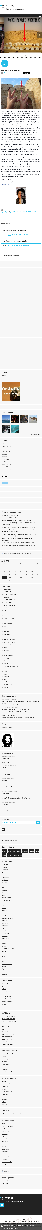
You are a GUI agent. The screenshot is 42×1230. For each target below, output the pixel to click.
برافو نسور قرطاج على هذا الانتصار (19, 709)
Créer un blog (18, 1219)
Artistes (6, 607)
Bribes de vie (7, 613)
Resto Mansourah (7, 1072)
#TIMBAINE (37, 55)
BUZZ (5, 615)
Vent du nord (5, 903)
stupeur (4, 943)
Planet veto (5, 1094)
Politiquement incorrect (11, 666)
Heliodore (4, 936)
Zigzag (4, 953)
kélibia (4, 855)
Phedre (4, 908)
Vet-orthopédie (6, 1084)
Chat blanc (5, 758)
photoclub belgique (7, 1001)
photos (4, 851)
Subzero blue (5, 877)
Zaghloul (4, 1139)
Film (5, 626)
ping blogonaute (6, 1067)
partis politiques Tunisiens (9, 1042)
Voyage (6, 687)
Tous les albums (35, 434)
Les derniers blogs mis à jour (9, 1221)
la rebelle (4, 867)
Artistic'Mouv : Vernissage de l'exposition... (22, 716)
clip (14, 851)
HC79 (3, 716)
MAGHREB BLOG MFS (8, 1019)
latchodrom (5, 1186)
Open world (5, 1159)
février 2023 (5, 449)
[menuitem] (13, 55)
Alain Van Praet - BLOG (28, 527)
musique (25, 851)
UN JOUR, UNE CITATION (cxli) (10, 527)
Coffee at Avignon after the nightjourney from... (15, 534)
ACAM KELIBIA (17, 855)
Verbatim (4, 515)
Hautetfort (24, 1219)
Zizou (3, 887)
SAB (3, 905)
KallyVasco (30, 542)
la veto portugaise (7, 1091)
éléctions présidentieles (22, 211)
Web (5, 690)
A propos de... (25, 210)
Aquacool (4, 890)
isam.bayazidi (6, 991)
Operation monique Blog (9, 1021)
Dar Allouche (6, 774)
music (18, 851)
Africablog (5, 1059)
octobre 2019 (5, 467)
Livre (5, 647)
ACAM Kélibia (6, 1026)
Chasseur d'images (9, 618)
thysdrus (4, 910)
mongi (4, 709)
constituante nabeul (7, 1044)
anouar (4, 1146)
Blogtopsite (5, 1061)
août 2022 (4, 454)
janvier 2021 (5, 459)
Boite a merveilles (7, 1162)
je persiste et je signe (8, 948)
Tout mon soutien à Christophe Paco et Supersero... (16, 530)
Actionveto (5, 1099)
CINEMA (6, 621)
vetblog (4, 1102)
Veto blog (4, 1081)
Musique (6, 658)
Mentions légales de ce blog (18, 1223)
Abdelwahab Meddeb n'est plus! (13, 55)
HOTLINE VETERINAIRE (8, 1016)
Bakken (4, 767)
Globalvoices (5, 1064)
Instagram (7, 634)
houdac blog (5, 1131)
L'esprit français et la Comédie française (13, 542)
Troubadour (5, 885)
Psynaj (3, 961)
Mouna (4, 1144)
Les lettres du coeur (9, 645)
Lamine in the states (7, 918)
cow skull (5, 811)
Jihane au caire (6, 1149)
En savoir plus (14, 1228)
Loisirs (6, 653)
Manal (3, 1123)
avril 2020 (4, 462)
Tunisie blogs (5, 869)
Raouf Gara (5, 974)
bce (2, 212)
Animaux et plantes (7, 1097)
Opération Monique (9, 661)
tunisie (13, 211)
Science (6, 674)
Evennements (8, 623)
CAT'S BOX (5, 763)
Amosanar (5, 701)
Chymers (4, 969)
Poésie (6, 663)
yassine (4, 1164)
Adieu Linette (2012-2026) (9, 523)
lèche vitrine (6, 793)
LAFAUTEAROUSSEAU (28, 520)
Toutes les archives (7, 470)
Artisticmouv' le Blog (8, 1039)
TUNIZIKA (4, 915)
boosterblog (5, 1069)
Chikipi (3, 892)
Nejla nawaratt (6, 900)
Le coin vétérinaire (9, 637)
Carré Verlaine (19, 518)
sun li (3, 1136)
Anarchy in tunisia (7, 964)
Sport (5, 679)
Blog (5, 610)
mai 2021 (4, 456)
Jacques (4, 1004)
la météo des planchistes (9, 1054)
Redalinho (5, 1151)
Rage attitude (5, 1157)
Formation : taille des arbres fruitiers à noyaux (15, 545)
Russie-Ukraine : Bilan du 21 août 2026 (13, 538)
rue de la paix (5, 923)
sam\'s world (5, 959)
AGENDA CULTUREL (10, 600)
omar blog (4, 1134)
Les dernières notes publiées (21, 1221)
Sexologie (6, 676)
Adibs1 (10, 5)
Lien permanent (8, 210)
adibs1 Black (5, 938)
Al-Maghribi (5, 1141)
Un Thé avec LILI (8, 682)
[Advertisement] (10, 302)
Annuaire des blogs (9, 605)
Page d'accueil (28, 55)
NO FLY (4, 931)
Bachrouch (5, 1031)
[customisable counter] (5, 483)
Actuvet (4, 1089)
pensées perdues (7, 897)
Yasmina (4, 946)
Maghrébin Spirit (8, 655)
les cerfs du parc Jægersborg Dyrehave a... (16, 798)
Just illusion (5, 925)
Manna (4, 951)
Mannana (4, 966)
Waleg (3, 895)
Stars (3, 1029)
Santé (5, 671)
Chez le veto (5, 1104)
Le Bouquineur (13, 515)
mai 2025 (4, 444)
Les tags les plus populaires (33, 1221)
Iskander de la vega (7, 984)
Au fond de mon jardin (8, 1036)
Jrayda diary (5, 880)
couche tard (5, 1086)
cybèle (3, 971)
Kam (3, 872)
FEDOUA (4, 1154)
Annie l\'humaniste (7, 999)
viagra (9, 235)
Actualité (6, 597)
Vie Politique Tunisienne (11, 684)
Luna (3, 941)
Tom (3, 928)
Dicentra (4, 875)
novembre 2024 (6, 446)
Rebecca (4, 986)
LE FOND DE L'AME (9, 639)
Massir (4, 956)
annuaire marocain (7, 1126)
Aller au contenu (6, 1)
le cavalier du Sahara (9, 787)
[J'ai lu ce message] (40, 1225)
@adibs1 (4, 375)
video (37, 851)
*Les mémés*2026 (7, 518)
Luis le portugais (6, 996)
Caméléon (5, 804)
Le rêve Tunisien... (11, 70)
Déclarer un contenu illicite (7, 1223)
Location (6, 650)
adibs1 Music (5, 920)
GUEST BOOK (8, 629)
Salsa (5, 669)
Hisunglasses (5, 1006)
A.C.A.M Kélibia (8, 592)
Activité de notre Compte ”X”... (10, 520)
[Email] (3, 829)
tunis (9, 851)
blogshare (4, 1056)
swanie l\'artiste (6, 994)
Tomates (4, 780)
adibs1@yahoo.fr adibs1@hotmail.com (13, 1114)
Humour (6, 631)
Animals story (8, 602)
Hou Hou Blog (6, 864)
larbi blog (4, 1129)
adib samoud (33, 211)
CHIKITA (4, 913)
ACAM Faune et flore (10, 594)
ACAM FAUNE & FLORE (8, 1034)
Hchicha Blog (5, 1181)
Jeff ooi (4, 989)
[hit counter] (6, 1171)
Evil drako (4, 882)
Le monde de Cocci (9, 642)
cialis (9, 245)
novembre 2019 (6, 464)
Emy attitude (5, 933)
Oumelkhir (5, 1183)
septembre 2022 (6, 451)
